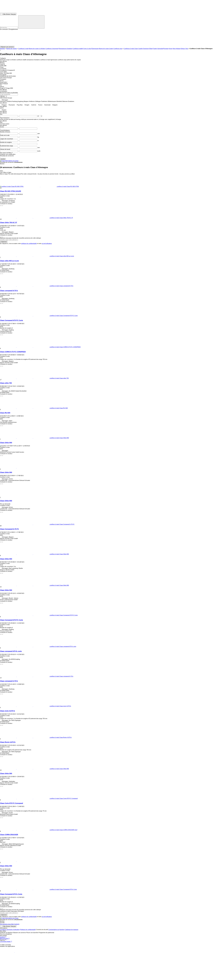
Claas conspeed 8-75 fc (9, 290)
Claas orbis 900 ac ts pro (9, 261)
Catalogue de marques (71, 929)
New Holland (176, 48)
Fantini (155, 48)
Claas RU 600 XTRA (10, 191)
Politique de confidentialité (28, 929)
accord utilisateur (47, 243)
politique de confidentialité (29, 243)
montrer (3, 159)
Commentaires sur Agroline (56, 929)
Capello (140, 48)
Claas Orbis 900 (6, 442)
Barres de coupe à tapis (106, 48)
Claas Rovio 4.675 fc (8, 742)
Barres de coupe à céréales (37, 48)
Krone (170, 48)
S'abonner (4, 241)
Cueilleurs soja (117, 48)
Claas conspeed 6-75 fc (9, 681)
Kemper (166, 48)
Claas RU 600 (5, 413)
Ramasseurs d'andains (65, 48)
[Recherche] (31, 22)
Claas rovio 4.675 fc (7, 711)
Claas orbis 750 (6, 383)
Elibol (151, 48)
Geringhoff (160, 48)
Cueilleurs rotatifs (78, 48)
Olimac (183, 48)
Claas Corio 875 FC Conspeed (11, 803)
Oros (186, 48)
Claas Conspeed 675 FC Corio (11, 320)
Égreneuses (95, 48)
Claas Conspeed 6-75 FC (9, 529)
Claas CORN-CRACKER (9, 834)
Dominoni (146, 48)
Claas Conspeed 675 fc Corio (11, 894)
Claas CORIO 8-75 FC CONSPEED (13, 352)
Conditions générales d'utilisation (10, 929)
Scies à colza (87, 48)
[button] (106, 38)
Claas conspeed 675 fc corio (11, 651)
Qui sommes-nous (5, 924)
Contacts (16, 924)
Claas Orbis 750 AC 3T (8, 222)
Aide (12, 924)
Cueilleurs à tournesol (51, 48)
